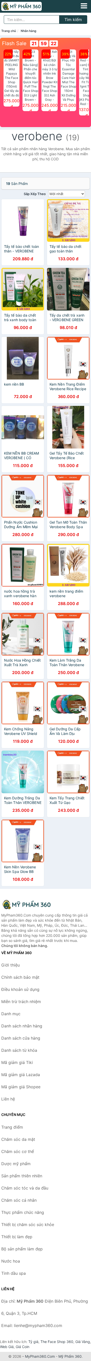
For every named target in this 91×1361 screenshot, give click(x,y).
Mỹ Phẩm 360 (70, 1356)
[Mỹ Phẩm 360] (26, 904)
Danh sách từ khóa (19, 1050)
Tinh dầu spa (13, 1273)
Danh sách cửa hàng (20, 1038)
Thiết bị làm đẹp (16, 1236)
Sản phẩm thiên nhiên (21, 1175)
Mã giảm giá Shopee (20, 1086)
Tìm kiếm (73, 19)
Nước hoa (10, 1261)
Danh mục (10, 1013)
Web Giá (7, 1347)
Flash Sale (14, 43)
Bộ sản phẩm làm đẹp (22, 1248)
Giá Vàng (82, 1341)
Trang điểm (12, 1127)
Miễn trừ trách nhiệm (21, 1001)
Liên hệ (8, 1098)
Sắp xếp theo (35, 194)
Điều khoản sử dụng (20, 989)
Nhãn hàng (28, 31)
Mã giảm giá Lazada (20, 1074)
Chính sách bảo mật (20, 977)
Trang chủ (8, 31)
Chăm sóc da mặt (18, 1139)
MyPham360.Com (40, 1356)
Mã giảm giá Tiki (17, 1062)
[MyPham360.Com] (29, 6)
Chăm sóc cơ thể (17, 1151)
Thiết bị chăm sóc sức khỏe (27, 1224)
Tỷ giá (33, 1341)
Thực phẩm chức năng (22, 1212)
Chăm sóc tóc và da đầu (24, 1188)
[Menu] (84, 6)
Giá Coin (22, 1347)
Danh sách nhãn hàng (21, 1025)
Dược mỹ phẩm (16, 1163)
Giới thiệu (10, 965)
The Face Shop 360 (56, 1341)
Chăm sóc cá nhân (19, 1200)
